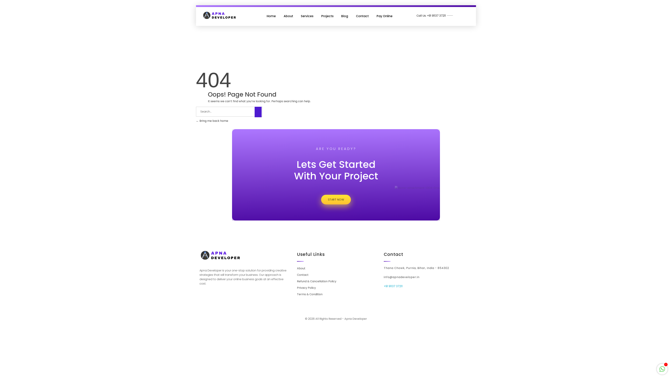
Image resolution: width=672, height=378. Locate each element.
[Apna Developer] (219, 15)
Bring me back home (213, 121)
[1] (662, 369)
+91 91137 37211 (393, 286)
